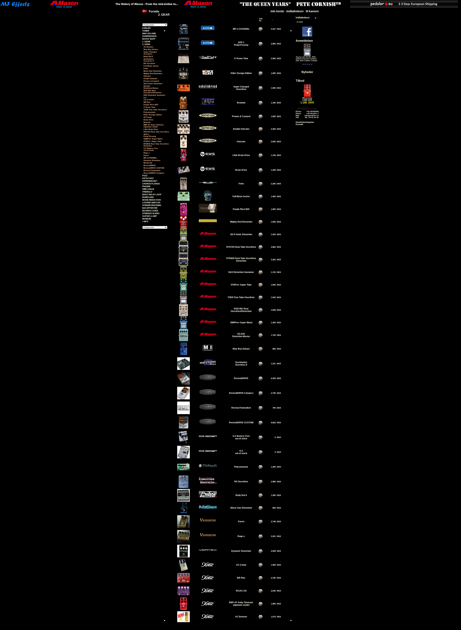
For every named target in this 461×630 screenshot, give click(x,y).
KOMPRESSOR (149, 36)
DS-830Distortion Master (151, 87)
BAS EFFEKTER (149, 208)
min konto (277, 11)
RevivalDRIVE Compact (154, 173)
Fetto (146, 68)
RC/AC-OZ (148, 163)
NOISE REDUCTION (151, 200)
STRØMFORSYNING (151, 205)
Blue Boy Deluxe (151, 49)
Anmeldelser (304, 40)
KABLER (146, 28)
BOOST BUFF (148, 39)
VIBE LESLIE (148, 189)
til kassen (312, 11)
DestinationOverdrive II (149, 60)
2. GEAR (164, 14)
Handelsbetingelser (305, 122)
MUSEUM (146, 219)
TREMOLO (147, 192)
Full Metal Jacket (151, 66)
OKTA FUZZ (148, 178)
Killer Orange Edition (153, 115)
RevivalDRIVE (150, 165)
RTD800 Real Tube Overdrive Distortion (156, 145)
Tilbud (300, 80)
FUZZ (144, 176)
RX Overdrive (149, 63)
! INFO (145, 221)
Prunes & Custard (151, 81)
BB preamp (307, 98)
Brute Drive (148, 120)
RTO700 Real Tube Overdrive (156, 132)
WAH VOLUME (149, 33)
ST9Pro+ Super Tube (153, 141)
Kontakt (299, 124)
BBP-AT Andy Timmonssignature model (154, 126)
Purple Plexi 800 (151, 105)
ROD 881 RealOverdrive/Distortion (152, 92)
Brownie (147, 122)
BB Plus (147, 102)
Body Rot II (148, 56)
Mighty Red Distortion (153, 73)
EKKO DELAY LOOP (151, 194)
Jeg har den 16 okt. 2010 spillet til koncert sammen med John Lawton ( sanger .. (306, 59)
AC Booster (148, 47)
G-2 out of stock (149, 99)
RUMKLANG (148, 197)
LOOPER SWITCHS (151, 202)
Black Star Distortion (153, 71)
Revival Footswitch (152, 170)
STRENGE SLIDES (150, 213)
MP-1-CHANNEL (150, 158)
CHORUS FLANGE (151, 184)
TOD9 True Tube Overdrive (155, 110)
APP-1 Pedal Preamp (150, 135)
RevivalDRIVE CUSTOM (154, 168)
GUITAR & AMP (149, 216)
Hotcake (147, 76)
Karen (146, 155)
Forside (154, 11)
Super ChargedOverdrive (150, 53)
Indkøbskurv (303, 17)
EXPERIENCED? (149, 181)
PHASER (146, 186)
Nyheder (307, 72)
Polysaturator (149, 112)
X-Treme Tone (149, 107)
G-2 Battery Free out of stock (151, 149)
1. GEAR (146, 41)
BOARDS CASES (150, 211)
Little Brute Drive (151, 129)
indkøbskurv (295, 11)
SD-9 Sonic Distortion (153, 84)
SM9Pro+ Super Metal (153, 139)
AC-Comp (148, 117)
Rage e (147, 153)
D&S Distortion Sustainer (154, 95)
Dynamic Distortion (152, 160)
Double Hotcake (150, 79)
